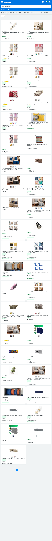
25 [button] (32, 470)
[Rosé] (15, 457)
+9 (41, 313)
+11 (41, 100)
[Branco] (37, 436)
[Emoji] (11, 123)
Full (4, 16)
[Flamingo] (13, 54)
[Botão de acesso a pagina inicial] (22, 2)
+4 (15, 166)
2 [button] (19, 470)
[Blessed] (36, 54)
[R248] (39, 313)
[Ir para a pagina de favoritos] (43, 2)
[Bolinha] (39, 54)
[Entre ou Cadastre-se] (50, 2)
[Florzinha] (13, 123)
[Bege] (11, 167)
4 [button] (24, 470)
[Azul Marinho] (13, 436)
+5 (15, 123)
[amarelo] (11, 100)
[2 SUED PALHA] (36, 100)
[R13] (36, 313)
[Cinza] (13, 167)
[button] (47, 6)
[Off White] (12, 457)
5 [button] (27, 470)
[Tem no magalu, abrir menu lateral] (2, 2)
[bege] (13, 100)
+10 (41, 53)
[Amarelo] (11, 313)
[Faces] (39, 187)
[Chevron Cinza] (13, 77)
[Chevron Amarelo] (11, 77)
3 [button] (22, 470)
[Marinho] (40, 436)
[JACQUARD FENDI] (39, 100)
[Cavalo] (11, 54)
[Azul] (11, 187)
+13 (16, 53)
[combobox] (26, 6)
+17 (16, 100)
